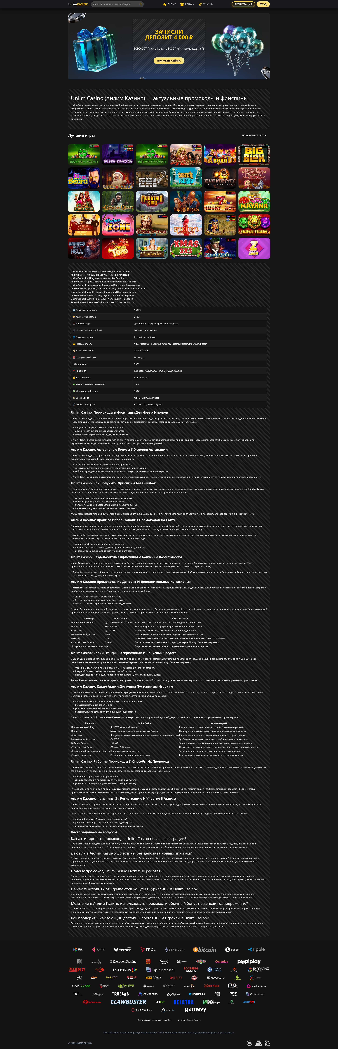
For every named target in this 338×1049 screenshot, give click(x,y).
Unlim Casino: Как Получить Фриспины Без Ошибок (97, 278)
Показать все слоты (254, 135)
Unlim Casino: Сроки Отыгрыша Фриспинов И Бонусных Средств (104, 292)
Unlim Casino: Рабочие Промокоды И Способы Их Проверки (102, 298)
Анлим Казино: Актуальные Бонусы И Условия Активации (100, 274)
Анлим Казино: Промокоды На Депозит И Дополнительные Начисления (108, 288)
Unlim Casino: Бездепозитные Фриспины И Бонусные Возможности (105, 285)
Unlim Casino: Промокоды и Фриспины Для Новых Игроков (101, 271)
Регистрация (243, 4)
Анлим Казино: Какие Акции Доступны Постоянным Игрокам (102, 295)
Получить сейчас (169, 60)
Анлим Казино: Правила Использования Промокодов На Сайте (103, 281)
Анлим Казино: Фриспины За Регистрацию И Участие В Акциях (103, 302)
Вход (263, 4)
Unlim (78, 4)
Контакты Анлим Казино (189, 1020)
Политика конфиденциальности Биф (154, 1020)
